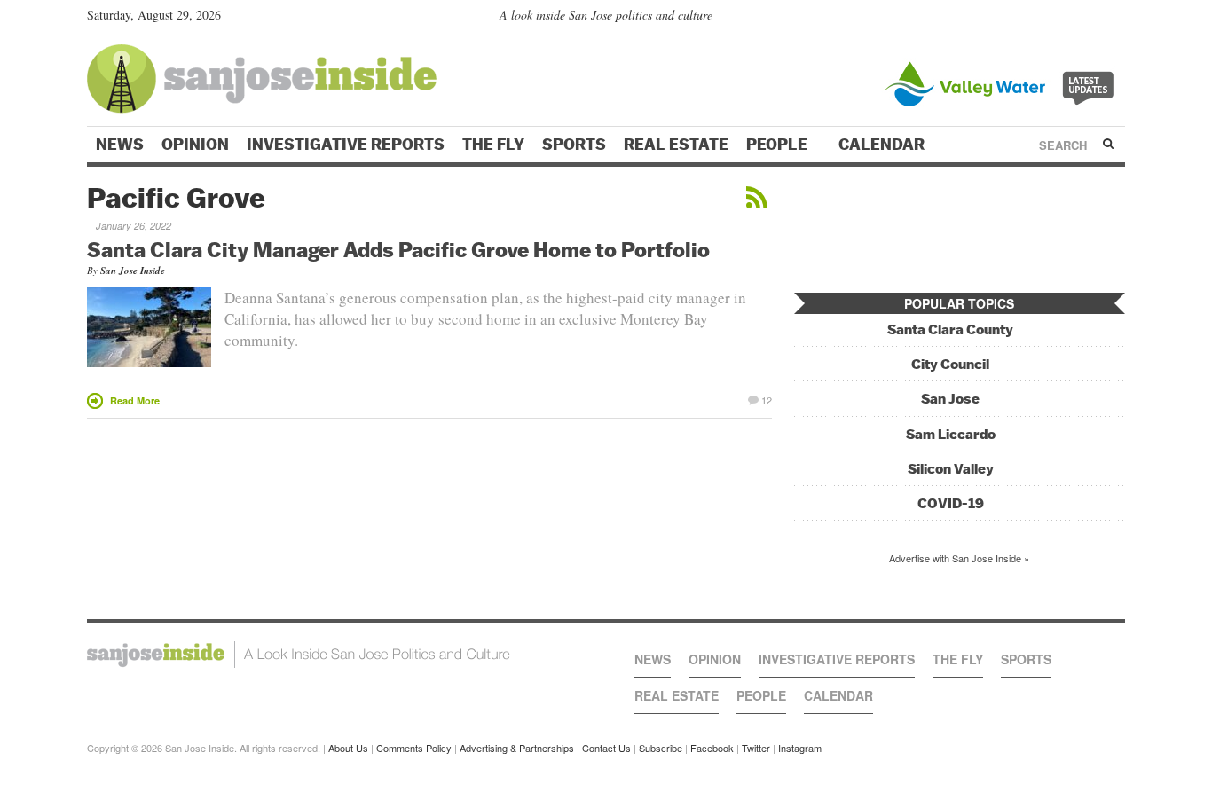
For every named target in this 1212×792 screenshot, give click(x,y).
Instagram (800, 748)
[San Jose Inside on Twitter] (1065, 18)
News (120, 144)
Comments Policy (414, 748)
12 (766, 399)
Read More (135, 400)
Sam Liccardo (951, 434)
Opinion (195, 144)
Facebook (712, 748)
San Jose (950, 398)
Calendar (883, 144)
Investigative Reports (346, 144)
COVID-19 (950, 503)
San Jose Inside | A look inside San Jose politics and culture (298, 654)
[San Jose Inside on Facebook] (1090, 18)
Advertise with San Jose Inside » (959, 558)
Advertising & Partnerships (517, 748)
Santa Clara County (950, 329)
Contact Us (606, 748)
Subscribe (660, 748)
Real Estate (676, 144)
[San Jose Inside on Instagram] (1115, 18)
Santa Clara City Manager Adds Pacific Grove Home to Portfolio (398, 249)
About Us (348, 748)
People (778, 144)
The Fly (493, 144)
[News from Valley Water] (1003, 82)
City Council (950, 364)
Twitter (756, 748)
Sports (574, 144)
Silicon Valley (951, 468)
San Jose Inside (132, 270)
